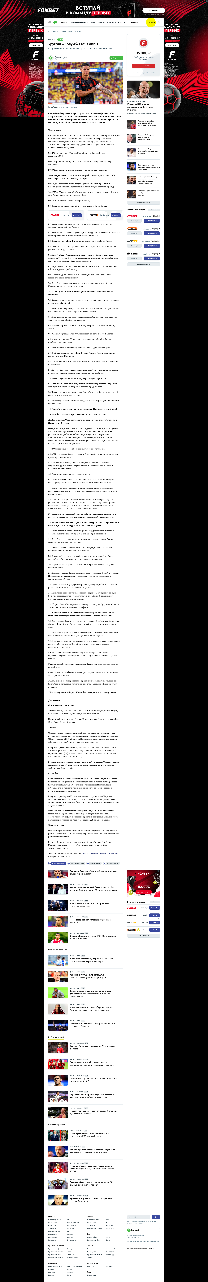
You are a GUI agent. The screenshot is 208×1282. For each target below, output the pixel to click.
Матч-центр (52, 1223)
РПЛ (68, 1220)
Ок (156, 1217)
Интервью (52, 1240)
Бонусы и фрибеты (55, 1266)
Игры (89, 1272)
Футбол (64, 22)
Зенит (69, 1275)
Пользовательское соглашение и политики (140, 1248)
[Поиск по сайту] (160, 22)
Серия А (70, 1237)
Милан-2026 (110, 1266)
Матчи (92, 22)
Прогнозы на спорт (56, 1246)
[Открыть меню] (50, 22)
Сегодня (70, 1249)
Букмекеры (133, 22)
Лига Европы (71, 1225)
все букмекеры (154, 210)
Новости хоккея (93, 1220)
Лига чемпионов (73, 1223)
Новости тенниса (93, 1249)
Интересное (52, 1237)
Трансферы (111, 22)
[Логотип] (55, 22)
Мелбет (70, 1272)
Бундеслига (71, 1240)
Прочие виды (92, 1263)
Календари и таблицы (79, 22)
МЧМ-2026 (110, 1228)
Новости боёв (92, 1237)
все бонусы (155, 902)
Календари (52, 1225)
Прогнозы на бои (54, 1255)
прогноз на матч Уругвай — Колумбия (101, 853)
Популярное (52, 1234)
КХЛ (107, 1220)
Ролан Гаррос (111, 1255)
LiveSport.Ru (54, 32)
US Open (90, 1258)
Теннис (90, 1246)
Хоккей (90, 1217)
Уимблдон (110, 1252)
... (155, 25)
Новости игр (91, 1275)
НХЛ (107, 1223)
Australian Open (111, 1249)
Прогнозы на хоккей (55, 1252)
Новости (121, 22)
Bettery (51, 1275)
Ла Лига (70, 1234)
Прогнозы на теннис (55, 1258)
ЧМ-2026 (70, 1228)
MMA (108, 1237)
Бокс (108, 1240)
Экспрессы (71, 1255)
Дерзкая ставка (72, 1258)
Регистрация (152, 221)
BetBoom (51, 1272)
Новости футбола (54, 1220)
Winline (69, 1269)
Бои (88, 1234)
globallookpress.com (70, 107)
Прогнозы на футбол (55, 1231)
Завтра (69, 1252)
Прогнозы (101, 22)
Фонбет (51, 1269)
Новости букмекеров (74, 1266)
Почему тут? (134, 221)
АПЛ (68, 1231)
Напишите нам (153, 1230)
